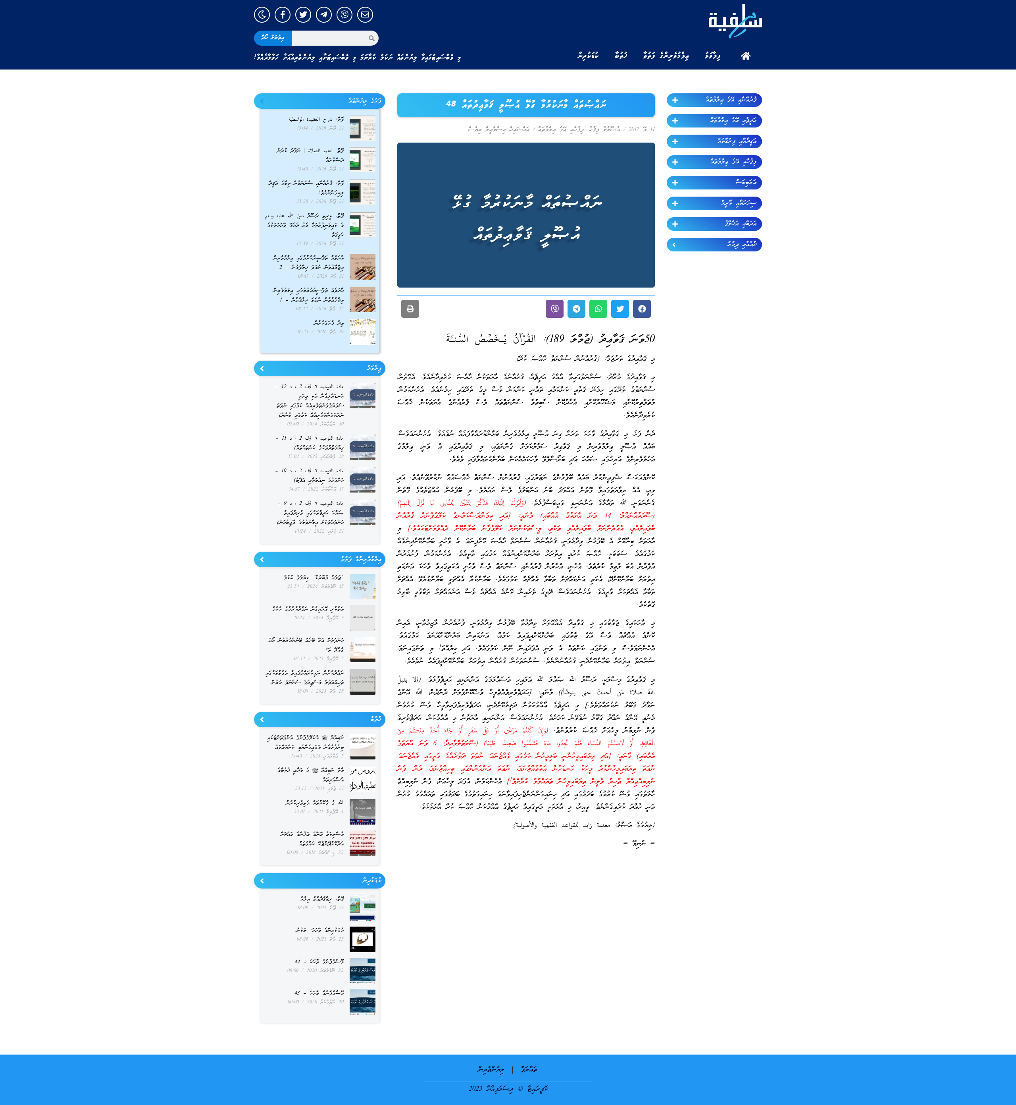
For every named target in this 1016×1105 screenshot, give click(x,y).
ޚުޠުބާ (621, 56)
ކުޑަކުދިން (588, 56)
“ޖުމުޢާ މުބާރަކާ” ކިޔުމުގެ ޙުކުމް (314, 578)
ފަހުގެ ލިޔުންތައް (364, 101)
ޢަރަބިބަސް (746, 182)
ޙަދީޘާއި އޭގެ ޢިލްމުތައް (733, 121)
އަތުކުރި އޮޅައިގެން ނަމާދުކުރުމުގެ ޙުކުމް (308, 609)
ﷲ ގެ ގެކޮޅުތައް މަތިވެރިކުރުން (315, 803)
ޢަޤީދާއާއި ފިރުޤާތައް (737, 141)
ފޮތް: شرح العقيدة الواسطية (316, 120)
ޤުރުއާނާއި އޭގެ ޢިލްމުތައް (731, 100)
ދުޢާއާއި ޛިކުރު (741, 244)
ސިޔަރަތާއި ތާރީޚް (738, 203)
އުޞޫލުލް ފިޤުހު (604, 130)
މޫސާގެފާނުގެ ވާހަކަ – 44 (319, 962)
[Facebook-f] (283, 15)
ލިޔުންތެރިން (491, 1069)
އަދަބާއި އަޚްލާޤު (740, 224)
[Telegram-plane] (324, 15)
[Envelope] (365, 15)
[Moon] (262, 15)
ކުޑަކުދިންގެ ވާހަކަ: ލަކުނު (320, 931)
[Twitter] (303, 15)
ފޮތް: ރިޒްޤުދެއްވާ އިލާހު (322, 899)
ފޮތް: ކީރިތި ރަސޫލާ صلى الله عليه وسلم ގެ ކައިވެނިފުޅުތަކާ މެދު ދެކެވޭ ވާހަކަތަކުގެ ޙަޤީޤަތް (304, 226)
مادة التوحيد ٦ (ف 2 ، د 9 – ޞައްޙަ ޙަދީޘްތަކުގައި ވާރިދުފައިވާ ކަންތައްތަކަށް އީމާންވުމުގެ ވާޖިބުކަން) (310, 513)
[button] (642, 309)
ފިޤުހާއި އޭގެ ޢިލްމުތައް (733, 162)
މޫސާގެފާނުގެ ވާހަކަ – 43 (319, 993)
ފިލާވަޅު (713, 56)
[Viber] (344, 15)
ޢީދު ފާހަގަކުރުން (329, 323)
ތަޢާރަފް (529, 1069)
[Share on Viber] (555, 309)
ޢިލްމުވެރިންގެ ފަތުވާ (666, 56)
